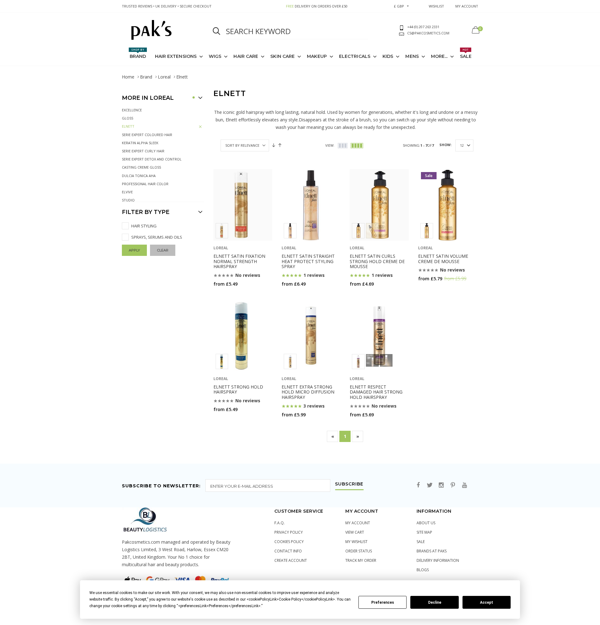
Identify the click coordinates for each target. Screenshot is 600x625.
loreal (220, 248)
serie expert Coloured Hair (147, 134)
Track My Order (360, 560)
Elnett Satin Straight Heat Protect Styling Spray (308, 261)
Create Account (290, 560)
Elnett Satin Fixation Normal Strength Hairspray (239, 261)
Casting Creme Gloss (141, 167)
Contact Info (288, 551)
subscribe (349, 484)
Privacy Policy (288, 532)
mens (411, 56)
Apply (134, 250)
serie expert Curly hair (143, 151)
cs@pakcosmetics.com (428, 33)
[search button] (216, 31)
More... (439, 56)
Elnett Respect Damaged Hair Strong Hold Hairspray (376, 392)
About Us (426, 523)
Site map (424, 532)
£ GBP (399, 6)
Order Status (358, 551)
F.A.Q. (279, 523)
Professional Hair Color (145, 183)
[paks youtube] (464, 485)
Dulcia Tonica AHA (139, 175)
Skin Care (282, 56)
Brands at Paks (432, 551)
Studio (128, 200)
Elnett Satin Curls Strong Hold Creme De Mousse (377, 261)
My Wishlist (356, 541)
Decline (434, 602)
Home (128, 77)
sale (421, 541)
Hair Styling (144, 226)
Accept (486, 602)
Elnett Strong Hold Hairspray (238, 389)
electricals (354, 56)
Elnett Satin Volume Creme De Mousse (443, 258)
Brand (138, 53)
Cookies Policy (289, 541)
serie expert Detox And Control (152, 159)
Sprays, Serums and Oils (156, 237)
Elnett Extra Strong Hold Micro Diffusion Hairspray (308, 392)
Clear (162, 250)
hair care (245, 56)
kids (387, 56)
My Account (357, 523)
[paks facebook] (418, 485)
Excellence (132, 110)
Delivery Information (438, 560)
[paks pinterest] (453, 485)
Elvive (127, 192)
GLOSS (127, 118)
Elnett (128, 126)
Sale (466, 53)
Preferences (382, 602)
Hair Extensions (176, 56)
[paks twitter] (430, 485)
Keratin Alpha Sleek (140, 142)
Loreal (164, 77)
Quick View (230, 296)
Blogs (423, 569)
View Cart (354, 532)
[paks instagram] (441, 485)
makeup (317, 56)
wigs (215, 56)
